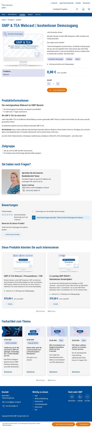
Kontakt (78, 3)
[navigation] (46, 311)
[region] (23, 49)
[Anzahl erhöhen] (58, 83)
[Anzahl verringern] (48, 83)
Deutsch (54, 3)
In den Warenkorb (58, 90)
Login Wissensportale (66, 3)
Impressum (38, 407)
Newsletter (86, 3)
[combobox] (65, 9)
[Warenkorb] (89, 9)
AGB (36, 396)
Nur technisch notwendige (64, 424)
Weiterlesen (8, 372)
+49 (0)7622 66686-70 (32, 190)
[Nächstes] (51, 311)
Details (10, 304)
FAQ (36, 410)
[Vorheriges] (41, 311)
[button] (41, 380)
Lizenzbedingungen (41, 404)
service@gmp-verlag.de (13, 402)
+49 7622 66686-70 (11, 406)
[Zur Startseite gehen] (8, 6)
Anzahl (49, 80)
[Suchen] (77, 9)
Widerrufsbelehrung (41, 399)
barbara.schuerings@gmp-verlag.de (37, 187)
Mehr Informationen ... (7, 425)
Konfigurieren (84, 424)
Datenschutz (39, 401)
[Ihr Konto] (83, 9)
